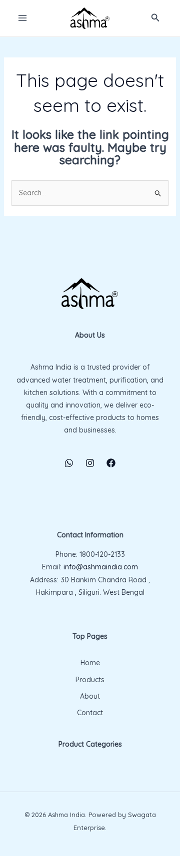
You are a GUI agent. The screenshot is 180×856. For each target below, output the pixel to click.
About (90, 696)
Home (90, 662)
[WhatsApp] (69, 462)
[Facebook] (111, 462)
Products (90, 679)
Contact (90, 712)
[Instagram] (90, 462)
